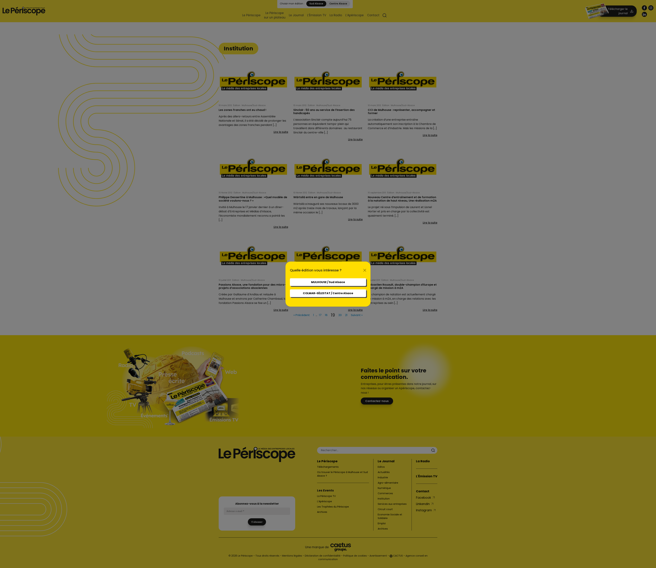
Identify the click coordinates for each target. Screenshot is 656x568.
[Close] (364, 270)
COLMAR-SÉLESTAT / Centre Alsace (328, 293)
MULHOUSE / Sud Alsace (328, 282)
